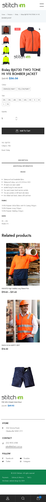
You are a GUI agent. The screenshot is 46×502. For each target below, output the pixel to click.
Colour (4, 85)
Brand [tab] (23, 172)
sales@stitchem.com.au (14, 446)
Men (9, 146)
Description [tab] (23, 160)
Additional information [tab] (23, 166)
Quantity (4, 112)
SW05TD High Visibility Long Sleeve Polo (15, 288)
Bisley (8, 150)
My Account (7, 498)
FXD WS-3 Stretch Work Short (12, 402)
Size (3, 96)
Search (23, 498)
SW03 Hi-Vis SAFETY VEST (11, 345)
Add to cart (25, 130)
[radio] (9, 89)
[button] (39, 29)
